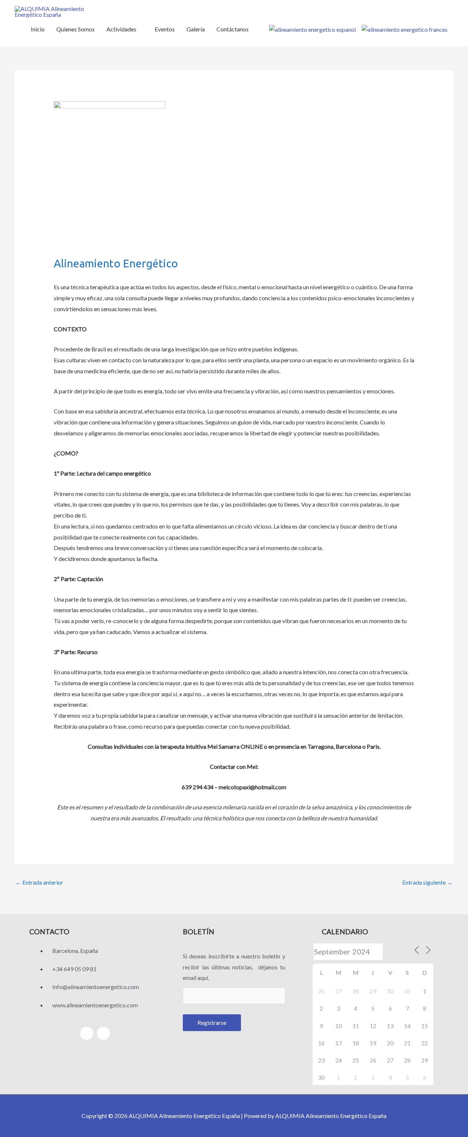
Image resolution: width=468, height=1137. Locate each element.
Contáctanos (232, 29)
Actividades (121, 29)
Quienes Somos (75, 29)
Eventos (165, 29)
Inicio (38, 29)
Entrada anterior (39, 882)
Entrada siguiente (427, 882)
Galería (195, 29)
